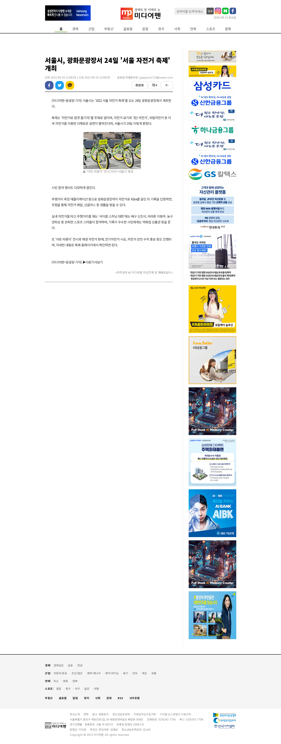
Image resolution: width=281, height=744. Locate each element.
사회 (177, 28)
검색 (210, 11)
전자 (134, 673)
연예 (193, 28)
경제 (75, 28)
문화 (228, 28)
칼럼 (145, 28)
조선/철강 (77, 673)
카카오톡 (70, 85)
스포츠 (210, 28)
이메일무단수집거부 (145, 714)
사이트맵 (134, 698)
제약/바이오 (112, 673)
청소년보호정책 (121, 714)
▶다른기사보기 (93, 262)
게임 (144, 673)
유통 (153, 673)
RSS (120, 698)
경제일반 (58, 665)
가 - (167, 85)
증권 (79, 665)
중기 (125, 673)
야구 (77, 688)
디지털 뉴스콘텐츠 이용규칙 (175, 714)
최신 (56, 681)
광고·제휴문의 (100, 714)
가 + (154, 85)
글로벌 (127, 28)
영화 (65, 681)
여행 (96, 688)
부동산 (108, 28)
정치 (161, 28)
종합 (58, 688)
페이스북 (49, 85)
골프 (86, 688)
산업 (91, 28)
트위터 (59, 85)
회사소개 (75, 714)
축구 (68, 688)
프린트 (139, 85)
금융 (70, 665)
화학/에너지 (94, 673)
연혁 (86, 714)
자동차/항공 (60, 673)
